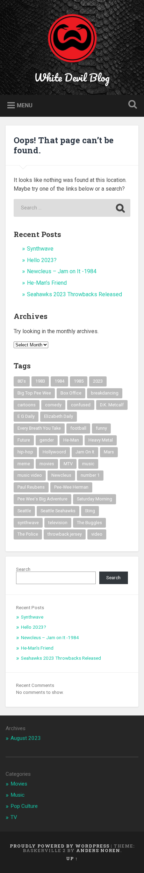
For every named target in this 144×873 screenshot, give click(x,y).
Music (17, 795)
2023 (98, 381)
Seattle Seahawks (58, 510)
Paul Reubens (31, 487)
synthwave (28, 522)
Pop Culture (24, 806)
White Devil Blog (72, 77)
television (57, 522)
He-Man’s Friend (47, 282)
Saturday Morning (94, 498)
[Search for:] (72, 208)
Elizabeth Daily (58, 416)
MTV (68, 463)
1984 (59, 381)
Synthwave (40, 248)
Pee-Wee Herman (71, 487)
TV (13, 817)
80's (21, 381)
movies (46, 463)
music (88, 463)
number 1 (90, 475)
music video (29, 475)
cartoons (26, 404)
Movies (18, 784)
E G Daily (26, 416)
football (78, 428)
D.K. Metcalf (112, 404)
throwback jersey (65, 534)
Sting (90, 510)
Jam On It (84, 451)
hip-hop (25, 451)
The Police (27, 534)
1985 (79, 381)
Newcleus (61, 475)
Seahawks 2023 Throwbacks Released (74, 294)
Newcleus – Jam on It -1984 (61, 271)
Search (23, 569)
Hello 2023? (42, 260)
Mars (109, 451)
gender (46, 440)
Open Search (131, 105)
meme (23, 463)
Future (23, 440)
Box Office (70, 393)
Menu (25, 105)
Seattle (24, 510)
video (96, 534)
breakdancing (104, 393)
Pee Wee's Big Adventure (42, 498)
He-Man (71, 440)
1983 (40, 381)
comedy (53, 404)
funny (101, 428)
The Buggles (89, 522)
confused (81, 404)
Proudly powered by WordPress (59, 846)
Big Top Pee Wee (34, 393)
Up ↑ (72, 858)
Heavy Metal (100, 440)
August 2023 (25, 738)
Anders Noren (98, 850)
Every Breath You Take (39, 428)
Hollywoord (54, 451)
